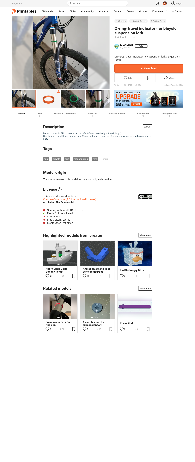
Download (150, 68)
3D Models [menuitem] (47, 11)
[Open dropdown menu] (181, 28)
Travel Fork (127, 323)
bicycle (56, 158)
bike (67, 158)
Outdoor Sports (159, 21)
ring (46, 158)
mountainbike (81, 158)
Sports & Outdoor (140, 21)
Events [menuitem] (130, 11)
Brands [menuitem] (117, 11)
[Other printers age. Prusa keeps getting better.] (148, 99)
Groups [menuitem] (143, 11)
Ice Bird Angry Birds (132, 270)
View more (145, 235)
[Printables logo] (24, 11)
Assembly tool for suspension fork (93, 323)
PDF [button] (148, 126)
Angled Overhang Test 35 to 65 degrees (96, 270)
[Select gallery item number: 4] (137, 264)
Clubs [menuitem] (73, 11)
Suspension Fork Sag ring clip (58, 323)
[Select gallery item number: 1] (58, 264)
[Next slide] (107, 99)
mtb (95, 158)
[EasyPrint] (157, 3)
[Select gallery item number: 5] (139, 264)
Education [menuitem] (157, 11)
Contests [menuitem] (103, 11)
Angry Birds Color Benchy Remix (56, 270)
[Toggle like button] (47, 276)
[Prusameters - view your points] (165, 3)
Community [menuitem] (87, 11)
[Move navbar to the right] (166, 11)
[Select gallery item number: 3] (134, 264)
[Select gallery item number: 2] (61, 264)
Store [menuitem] (61, 11)
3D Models (122, 21)
